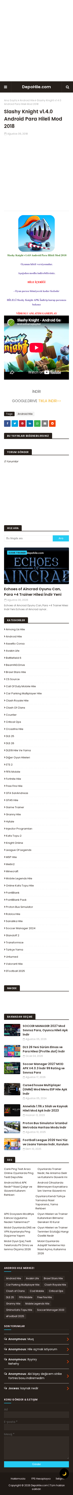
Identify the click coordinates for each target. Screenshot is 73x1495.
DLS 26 (10, 743)
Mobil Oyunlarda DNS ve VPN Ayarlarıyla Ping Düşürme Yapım (19, 1232)
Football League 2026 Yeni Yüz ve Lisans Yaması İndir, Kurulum (46, 1142)
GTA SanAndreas (17, 793)
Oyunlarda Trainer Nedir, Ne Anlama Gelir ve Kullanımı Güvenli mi (52, 1173)
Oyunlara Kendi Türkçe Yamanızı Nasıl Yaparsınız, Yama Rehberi (50, 1202)
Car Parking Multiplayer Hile (24, 693)
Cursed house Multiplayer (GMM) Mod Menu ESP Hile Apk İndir (45, 1089)
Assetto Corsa (15, 644)
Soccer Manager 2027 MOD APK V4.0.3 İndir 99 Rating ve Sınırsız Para (44, 1068)
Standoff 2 (12, 935)
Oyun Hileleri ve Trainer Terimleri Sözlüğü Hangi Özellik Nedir (53, 1232)
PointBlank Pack (16, 900)
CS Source (13, 679)
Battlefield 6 (13, 658)
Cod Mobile (37, 1291)
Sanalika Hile (14, 921)
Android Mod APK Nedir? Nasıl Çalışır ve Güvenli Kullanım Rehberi (18, 1189)
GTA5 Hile (12, 800)
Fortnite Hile (13, 779)
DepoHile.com (36, 87)
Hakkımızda (18, 1478)
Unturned (12, 957)
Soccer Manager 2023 (50, 1310)
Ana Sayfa (10, 100)
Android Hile (27, 100)
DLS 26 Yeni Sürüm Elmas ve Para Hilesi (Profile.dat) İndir (44, 1049)
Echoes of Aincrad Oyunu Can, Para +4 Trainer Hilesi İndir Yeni (32, 591)
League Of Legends (18, 850)
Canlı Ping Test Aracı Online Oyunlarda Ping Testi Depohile (18, 1173)
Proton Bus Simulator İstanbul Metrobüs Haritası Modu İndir (45, 1125)
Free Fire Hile (14, 786)
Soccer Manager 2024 (20, 928)
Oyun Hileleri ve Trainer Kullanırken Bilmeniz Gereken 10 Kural (53, 1218)
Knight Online (14, 843)
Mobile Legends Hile (19, 878)
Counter (11, 715)
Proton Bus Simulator (19, 907)
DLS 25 (10, 736)
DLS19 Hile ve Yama (18, 750)
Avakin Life (12, 651)
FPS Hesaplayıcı (41, 1478)
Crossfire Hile (14, 729)
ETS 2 (9, 765)
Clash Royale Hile (17, 700)
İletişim (60, 1478)
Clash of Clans (15, 708)
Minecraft (12, 871)
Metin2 (10, 864)
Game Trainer (15, 807)
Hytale (10, 821)
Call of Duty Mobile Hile (21, 686)
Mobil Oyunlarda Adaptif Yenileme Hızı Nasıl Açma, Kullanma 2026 (52, 1247)
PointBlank (12, 893)
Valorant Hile (14, 964)
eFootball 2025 (15, 971)
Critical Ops (13, 722)
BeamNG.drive (15, 665)
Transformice (15, 942)
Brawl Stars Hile (16, 672)
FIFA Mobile (13, 772)
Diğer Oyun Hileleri (18, 757)
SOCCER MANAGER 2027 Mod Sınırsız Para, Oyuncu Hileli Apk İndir (45, 1030)
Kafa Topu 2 (13, 836)
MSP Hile (11, 857)
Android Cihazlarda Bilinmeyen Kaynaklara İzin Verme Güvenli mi (53, 1187)
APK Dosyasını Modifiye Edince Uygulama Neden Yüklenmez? (19, 1218)
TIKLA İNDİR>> (49, 400)
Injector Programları (19, 829)
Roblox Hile (13, 914)
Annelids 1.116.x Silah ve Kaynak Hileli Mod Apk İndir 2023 (45, 1108)
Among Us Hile (15, 629)
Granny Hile (13, 814)
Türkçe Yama (14, 950)
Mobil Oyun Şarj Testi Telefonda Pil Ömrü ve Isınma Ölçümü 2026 (18, 1245)
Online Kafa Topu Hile (20, 885)
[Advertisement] (36, 40)
